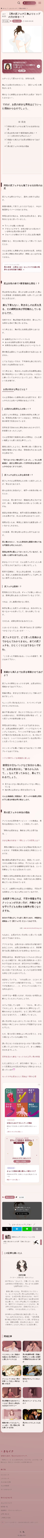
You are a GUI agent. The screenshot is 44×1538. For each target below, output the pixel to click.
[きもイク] (8, 3)
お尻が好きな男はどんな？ (21, 136)
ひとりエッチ (5, 1474)
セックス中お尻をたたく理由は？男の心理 (19, 1076)
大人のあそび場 (6, 1482)
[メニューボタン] (39, 3)
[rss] (23, 1532)
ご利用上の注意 (6, 1517)
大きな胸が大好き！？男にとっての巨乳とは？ (21, 840)
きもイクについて (6, 1503)
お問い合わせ (5, 1514)
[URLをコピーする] (37, 1229)
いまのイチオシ (30, 3)
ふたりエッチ (5, 1478)
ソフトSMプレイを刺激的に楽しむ (16, 758)
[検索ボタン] (19, 3)
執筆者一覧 (4, 1506)
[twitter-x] (20, 1532)
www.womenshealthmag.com (33, 928)
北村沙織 (22, 1275)
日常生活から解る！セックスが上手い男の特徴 (21, 1056)
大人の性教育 (5, 1485)
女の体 (21, 1197)
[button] (7, 1229)
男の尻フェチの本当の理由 (18, 146)
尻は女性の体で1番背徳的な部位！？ (22, 132)
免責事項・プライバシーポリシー (11, 1510)
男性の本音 (17, 21)
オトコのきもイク (6, 1489)
